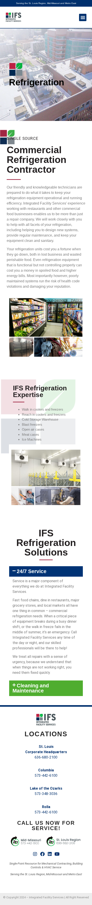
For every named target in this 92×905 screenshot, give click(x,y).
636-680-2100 (46, 757)
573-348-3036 (46, 794)
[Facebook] (42, 854)
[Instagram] (35, 854)
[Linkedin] (50, 854)
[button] (82, 17)
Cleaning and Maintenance (31, 688)
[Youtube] (57, 854)
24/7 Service (31, 571)
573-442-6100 (46, 775)
